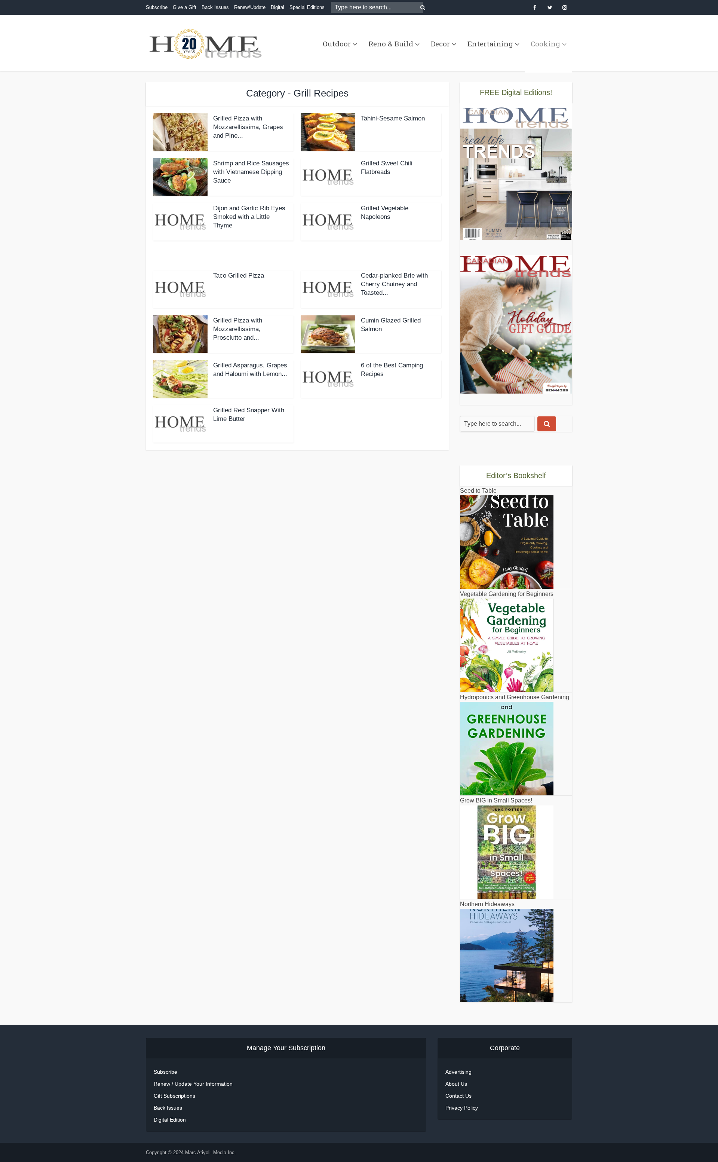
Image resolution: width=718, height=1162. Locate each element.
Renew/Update (250, 7)
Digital (277, 7)
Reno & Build (390, 43)
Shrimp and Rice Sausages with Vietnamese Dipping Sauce (251, 172)
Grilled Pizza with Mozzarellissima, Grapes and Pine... (248, 127)
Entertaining (490, 43)
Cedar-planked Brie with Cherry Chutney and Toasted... (394, 284)
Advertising (458, 1072)
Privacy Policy (461, 1108)
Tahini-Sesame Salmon (393, 118)
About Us (456, 1084)
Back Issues (215, 7)
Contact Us (458, 1096)
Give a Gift (184, 7)
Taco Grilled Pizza (238, 275)
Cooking (545, 43)
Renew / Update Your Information (193, 1084)
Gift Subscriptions (174, 1096)
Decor (440, 43)
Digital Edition (170, 1120)
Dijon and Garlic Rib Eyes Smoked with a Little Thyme (249, 217)
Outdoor (337, 43)
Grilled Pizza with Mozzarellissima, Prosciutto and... (237, 329)
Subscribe (157, 7)
